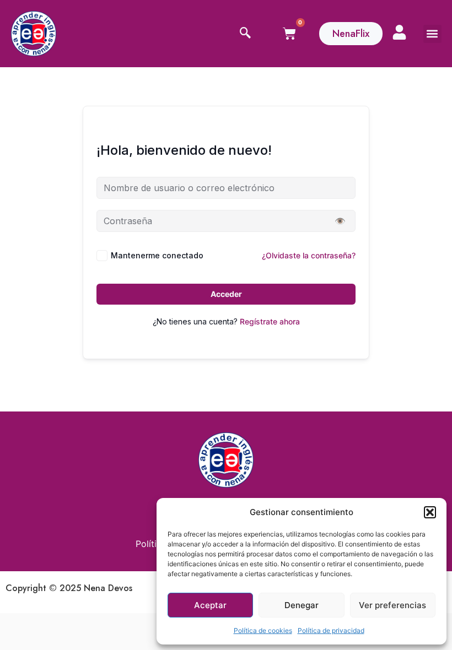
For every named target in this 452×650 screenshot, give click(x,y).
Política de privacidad (331, 630)
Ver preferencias (392, 605)
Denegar (301, 605)
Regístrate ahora (270, 321)
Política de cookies (263, 630)
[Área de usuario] (399, 32)
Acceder (226, 294)
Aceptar (210, 605)
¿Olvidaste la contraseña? (309, 255)
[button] (429, 512)
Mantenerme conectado (157, 255)
